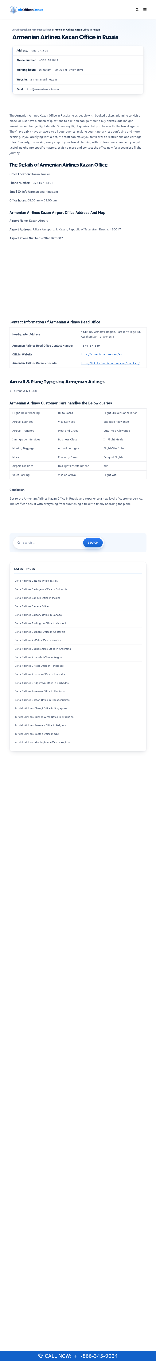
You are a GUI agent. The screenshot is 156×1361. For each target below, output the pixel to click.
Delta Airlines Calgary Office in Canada (38, 615)
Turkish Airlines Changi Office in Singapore (41, 708)
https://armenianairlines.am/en (101, 354)
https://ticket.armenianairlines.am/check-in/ (110, 363)
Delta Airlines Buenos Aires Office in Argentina (43, 649)
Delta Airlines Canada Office (32, 606)
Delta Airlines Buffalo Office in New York (39, 640)
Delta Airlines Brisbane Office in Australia (40, 674)
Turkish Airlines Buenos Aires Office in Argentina (44, 717)
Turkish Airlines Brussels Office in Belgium (40, 725)
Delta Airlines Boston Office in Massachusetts (42, 700)
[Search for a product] (137, 9)
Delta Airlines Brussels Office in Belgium (39, 657)
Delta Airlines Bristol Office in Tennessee (39, 666)
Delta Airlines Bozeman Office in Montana (40, 691)
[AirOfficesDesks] (26, 9)
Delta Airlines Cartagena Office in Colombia (41, 589)
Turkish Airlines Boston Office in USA (37, 734)
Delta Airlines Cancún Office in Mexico (37, 598)
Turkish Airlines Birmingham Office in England (43, 742)
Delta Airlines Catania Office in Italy (36, 581)
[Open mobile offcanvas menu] (144, 9)
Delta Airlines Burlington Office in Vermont (40, 623)
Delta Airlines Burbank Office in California (40, 632)
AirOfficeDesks (20, 29)
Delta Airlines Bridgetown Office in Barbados (42, 683)
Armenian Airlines (41, 29)
